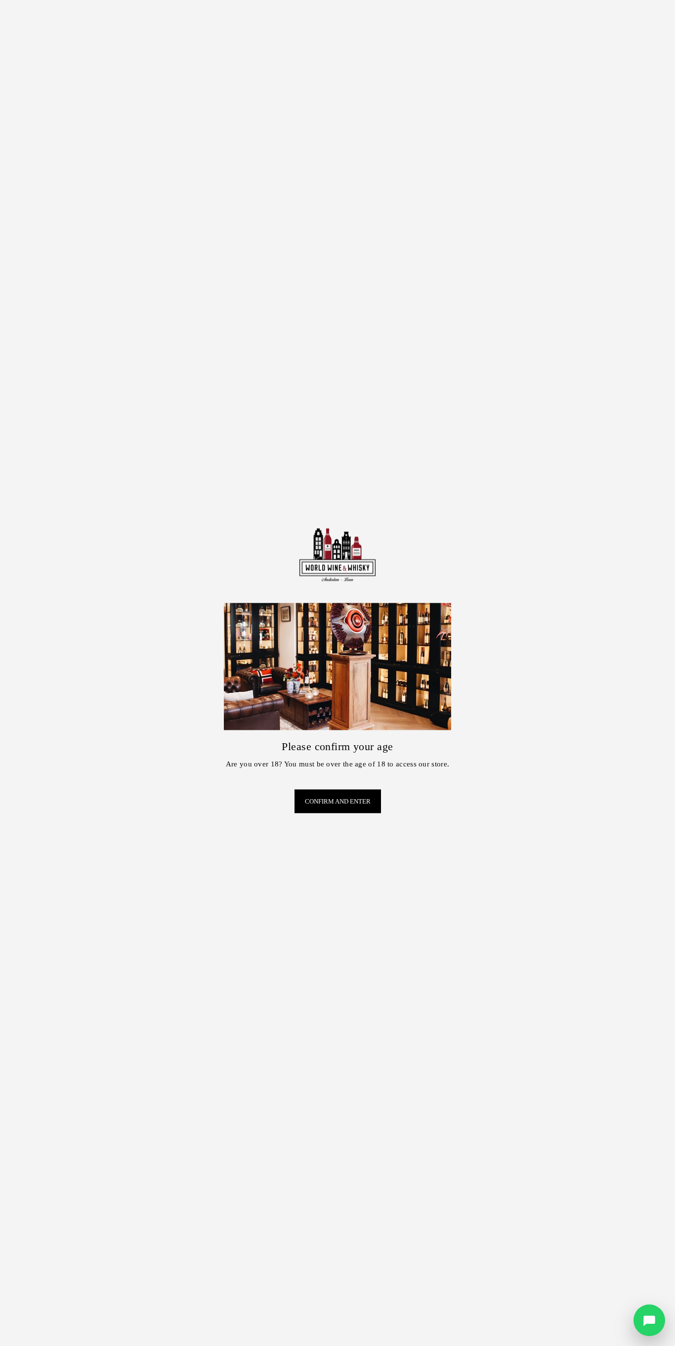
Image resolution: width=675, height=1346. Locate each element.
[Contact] (649, 1320)
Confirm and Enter (338, 801)
